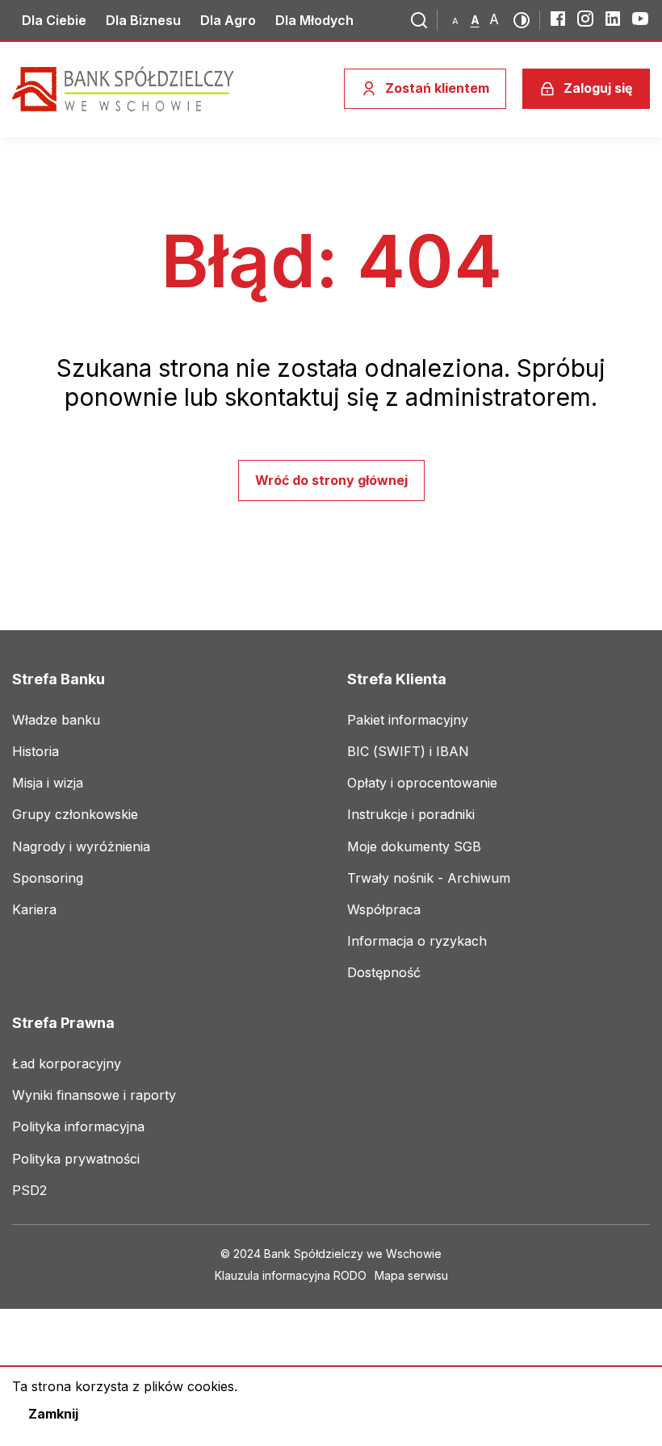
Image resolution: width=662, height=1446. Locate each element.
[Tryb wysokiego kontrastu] (522, 20)
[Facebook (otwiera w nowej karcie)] (558, 18)
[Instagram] (585, 18)
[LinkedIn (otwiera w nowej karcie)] (612, 18)
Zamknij (53, 1414)
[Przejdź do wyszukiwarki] (419, 20)
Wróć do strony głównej (331, 480)
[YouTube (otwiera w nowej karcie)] (640, 18)
